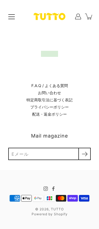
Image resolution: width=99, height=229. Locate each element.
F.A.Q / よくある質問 (49, 85)
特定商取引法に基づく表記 (49, 99)
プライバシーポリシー (49, 107)
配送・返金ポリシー (49, 114)
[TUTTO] (50, 16)
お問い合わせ (49, 92)
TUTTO (57, 209)
